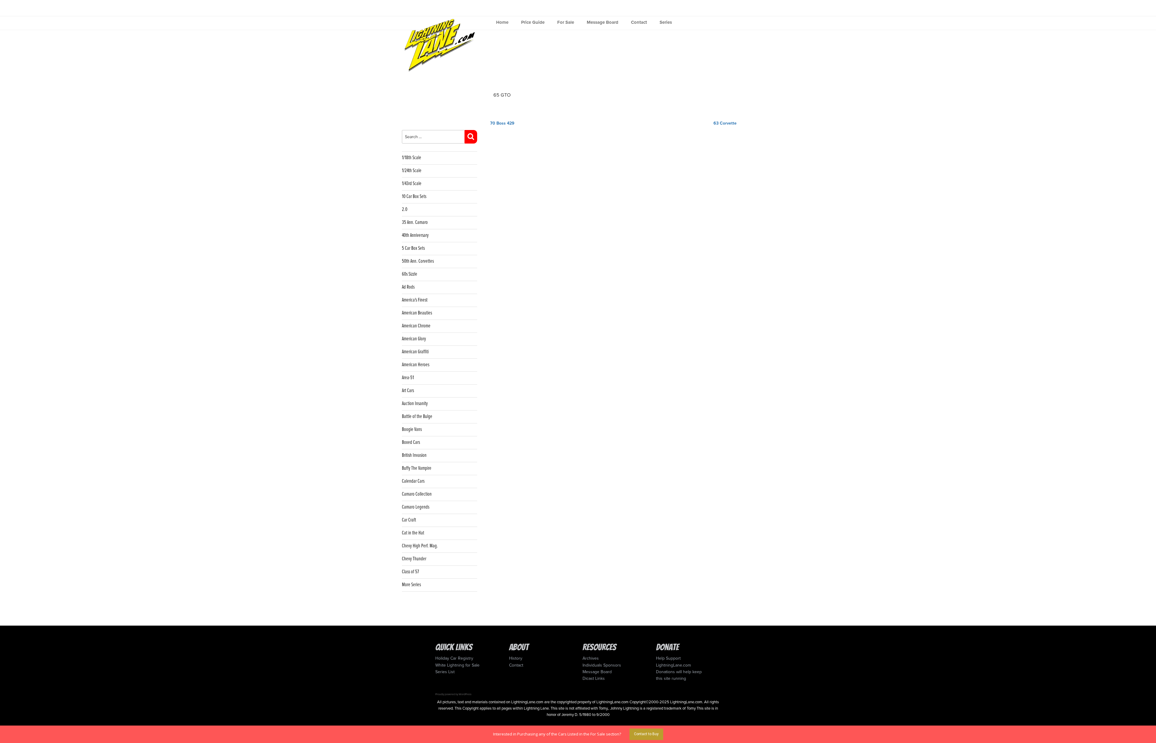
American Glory (414, 339)
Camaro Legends (415, 507)
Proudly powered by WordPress (453, 694)
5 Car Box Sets (413, 248)
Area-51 (408, 377)
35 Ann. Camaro (415, 222)
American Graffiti (415, 351)
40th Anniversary (415, 235)
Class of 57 (410, 571)
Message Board (602, 22)
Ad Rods (408, 287)
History (515, 658)
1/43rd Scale (411, 183)
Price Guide (533, 22)
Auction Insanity (415, 403)
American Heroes (415, 364)
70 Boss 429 (503, 123)
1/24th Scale (411, 170)
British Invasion (414, 455)
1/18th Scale (411, 157)
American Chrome (416, 326)
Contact (639, 22)
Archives (591, 658)
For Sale (565, 22)
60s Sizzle (409, 274)
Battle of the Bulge (417, 416)
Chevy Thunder (414, 559)
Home (502, 22)
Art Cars (408, 390)
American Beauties (417, 313)
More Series (411, 584)
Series (666, 22)
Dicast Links (594, 678)
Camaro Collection (417, 494)
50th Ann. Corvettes (418, 261)
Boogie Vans (412, 429)
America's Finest (414, 300)
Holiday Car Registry (454, 658)
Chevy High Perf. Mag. (420, 546)
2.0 (404, 209)
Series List (445, 671)
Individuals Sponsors (602, 665)
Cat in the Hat (413, 533)
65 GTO (502, 95)
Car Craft (409, 520)
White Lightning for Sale (457, 665)
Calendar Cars (413, 481)
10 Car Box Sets (414, 196)
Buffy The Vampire (416, 468)
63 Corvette (725, 123)
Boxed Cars (411, 442)
